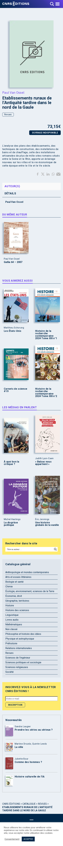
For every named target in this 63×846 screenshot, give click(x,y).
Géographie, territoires (17, 600)
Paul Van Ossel (13, 92)
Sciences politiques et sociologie (23, 662)
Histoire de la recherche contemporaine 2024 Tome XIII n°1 (46, 335)
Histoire (9, 605)
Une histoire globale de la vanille (47, 523)
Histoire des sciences (17, 610)
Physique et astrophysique (19, 638)
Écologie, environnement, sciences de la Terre (29, 591)
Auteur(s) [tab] (12, 186)
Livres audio (12, 619)
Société (9, 671)
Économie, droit (13, 596)
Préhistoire (11, 643)
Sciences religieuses (16, 667)
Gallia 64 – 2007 (13, 262)
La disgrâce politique (11, 523)
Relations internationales (18, 648)
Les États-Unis (12, 331)
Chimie (9, 586)
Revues (8, 114)
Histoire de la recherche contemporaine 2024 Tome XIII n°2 (46, 392)
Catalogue (28, 803)
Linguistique (12, 615)
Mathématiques (13, 624)
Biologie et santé (14, 581)
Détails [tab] (10, 193)
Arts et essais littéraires (18, 577)
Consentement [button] (12, 839)
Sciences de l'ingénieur (17, 657)
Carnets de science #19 (15, 390)
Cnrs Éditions (11, 803)
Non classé (11, 629)
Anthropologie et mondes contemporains (27, 572)
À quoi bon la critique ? (11, 462)
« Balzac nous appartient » (43, 462)
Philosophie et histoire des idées (23, 634)
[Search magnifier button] (55, 549)
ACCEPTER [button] (28, 839)
